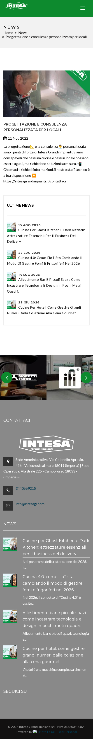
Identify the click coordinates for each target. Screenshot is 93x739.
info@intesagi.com (30, 504)
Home (8, 32)
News (22, 32)
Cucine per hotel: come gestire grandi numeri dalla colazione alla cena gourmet (44, 307)
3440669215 (26, 488)
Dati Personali (67, 732)
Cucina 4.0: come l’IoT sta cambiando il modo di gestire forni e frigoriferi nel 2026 (44, 258)
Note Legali (47, 732)
